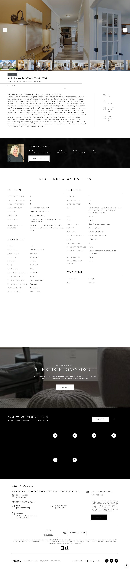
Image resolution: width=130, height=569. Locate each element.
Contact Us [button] (65, 387)
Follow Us (100, 419)
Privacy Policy (109, 510)
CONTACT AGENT (39, 158)
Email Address (97, 495)
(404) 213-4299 (62, 153)
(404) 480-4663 (21, 497)
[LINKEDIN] (116, 561)
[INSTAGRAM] (111, 561)
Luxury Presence (54, 561)
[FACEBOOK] (107, 561)
